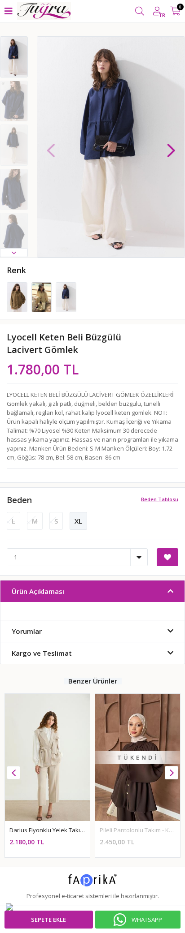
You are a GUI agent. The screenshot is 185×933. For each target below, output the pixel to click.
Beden (19, 499)
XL (78, 520)
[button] (14, 252)
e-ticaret (73, 896)
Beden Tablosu (159, 499)
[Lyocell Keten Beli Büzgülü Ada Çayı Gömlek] (17, 296)
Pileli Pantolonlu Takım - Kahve (50, 830)
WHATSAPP (147, 920)
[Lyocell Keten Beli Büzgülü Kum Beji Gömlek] (42, 296)
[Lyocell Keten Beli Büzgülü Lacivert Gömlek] (66, 296)
